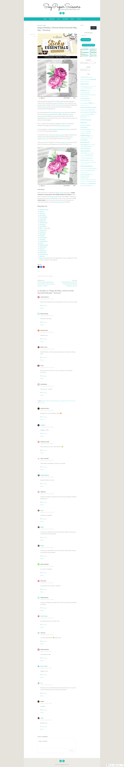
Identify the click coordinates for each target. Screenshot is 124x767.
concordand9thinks (84, 103)
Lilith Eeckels (42, 215)
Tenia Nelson (42, 224)
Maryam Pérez (42, 250)
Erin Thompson (43, 237)
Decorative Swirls (49, 114)
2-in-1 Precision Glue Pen (58, 135)
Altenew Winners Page (57, 202)
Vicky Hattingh (43, 616)
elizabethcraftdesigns (84, 110)
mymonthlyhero (85, 151)
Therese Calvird (64, 142)
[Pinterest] (63, 13)
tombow (95, 179)
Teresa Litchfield (43, 217)
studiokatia (85, 172)
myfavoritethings (85, 148)
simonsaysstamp (86, 166)
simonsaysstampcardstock (84, 168)
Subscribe (51, 19)
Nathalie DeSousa (43, 245)
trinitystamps (87, 181)
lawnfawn (91, 137)
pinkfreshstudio (84, 160)
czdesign (81, 105)
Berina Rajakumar (43, 254)
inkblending (85, 135)
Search (81, 25)
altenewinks (84, 84)
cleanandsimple (84, 94)
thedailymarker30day (85, 176)
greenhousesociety (83, 117)
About (72, 19)
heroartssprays (92, 129)
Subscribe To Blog (86, 39)
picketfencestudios (89, 158)
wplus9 (91, 185)
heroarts (83, 122)
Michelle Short (42, 252)
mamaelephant (92, 144)
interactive (91, 135)
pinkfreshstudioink (91, 160)
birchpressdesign (87, 88)
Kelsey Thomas (43, 666)
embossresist (92, 112)
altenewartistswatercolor (84, 81)
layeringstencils (85, 144)
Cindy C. (42, 510)
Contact (79, 19)
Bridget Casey (42, 220)
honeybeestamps (83, 133)
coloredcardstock (92, 94)
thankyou (91, 174)
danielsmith (85, 105)
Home (45, 19)
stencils (93, 170)
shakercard (87, 163)
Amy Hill (41, 243)
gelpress (86, 114)
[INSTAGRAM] (60, 761)
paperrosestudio (82, 157)
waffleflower (82, 183)
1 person (45, 305)
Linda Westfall (42, 226)
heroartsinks (84, 127)
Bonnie (42, 527)
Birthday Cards (42, 25)
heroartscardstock (85, 125)
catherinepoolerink (85, 92)
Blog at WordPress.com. (62, 764)
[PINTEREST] (63, 761)
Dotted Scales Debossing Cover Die (61, 129)
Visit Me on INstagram (88, 45)
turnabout (91, 181)
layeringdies (50, 276)
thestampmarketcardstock (84, 179)
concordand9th (84, 98)
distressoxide (91, 107)
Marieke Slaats (42, 247)
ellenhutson (92, 110)
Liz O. (41, 683)
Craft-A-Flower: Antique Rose (57, 112)
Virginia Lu (41, 211)
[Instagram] (60, 13)
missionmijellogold (88, 146)
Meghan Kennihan (44, 475)
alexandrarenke (87, 79)
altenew (42, 276)
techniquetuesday (85, 174)
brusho (88, 90)
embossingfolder (84, 112)
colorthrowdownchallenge (84, 96)
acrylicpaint (91, 77)
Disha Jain (41, 248)
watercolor (92, 183)
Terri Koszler (42, 239)
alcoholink (82, 79)
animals (92, 86)
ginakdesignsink (83, 116)
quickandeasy (82, 163)
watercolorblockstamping (85, 185)
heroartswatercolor (83, 131)
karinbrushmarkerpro (84, 137)
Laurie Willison (42, 219)
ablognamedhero (84, 77)
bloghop (46, 276)
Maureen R (42, 425)
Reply (41, 308)
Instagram (65, 19)
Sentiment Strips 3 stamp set (63, 125)
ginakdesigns (91, 114)
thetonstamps (91, 179)
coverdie (94, 103)
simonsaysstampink (92, 168)
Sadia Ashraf (42, 233)
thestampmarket (84, 178)
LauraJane (42, 235)
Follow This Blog (88, 32)
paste (86, 157)
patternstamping (89, 157)
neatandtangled (83, 153)
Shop (58, 19)
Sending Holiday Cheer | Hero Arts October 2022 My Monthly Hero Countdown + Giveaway (69, 283)
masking (81, 146)
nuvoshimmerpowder (90, 153)
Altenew (61, 192)
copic (90, 103)
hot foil (88, 133)
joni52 (41, 718)
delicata (88, 105)
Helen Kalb (42, 213)
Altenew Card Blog (45, 107)
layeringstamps (85, 142)
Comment (71, 750)
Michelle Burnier (43, 222)
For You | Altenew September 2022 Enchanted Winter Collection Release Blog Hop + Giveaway (46, 283)
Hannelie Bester (43, 241)
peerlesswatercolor (83, 158)
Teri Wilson (42, 256)
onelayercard (89, 155)
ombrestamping (82, 155)
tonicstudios (82, 181)
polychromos (82, 162)
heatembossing (85, 120)
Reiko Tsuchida (43, 258)
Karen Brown (42, 232)
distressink (83, 107)
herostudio (88, 131)
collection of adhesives (58, 103)
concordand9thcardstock (85, 100)
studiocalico (82, 172)
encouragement (82, 114)
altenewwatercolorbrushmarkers (85, 86)
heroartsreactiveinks (85, 129)
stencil (89, 170)
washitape (87, 183)
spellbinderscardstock (83, 170)
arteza (95, 86)
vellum (95, 181)
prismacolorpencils (93, 162)
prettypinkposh (87, 162)
